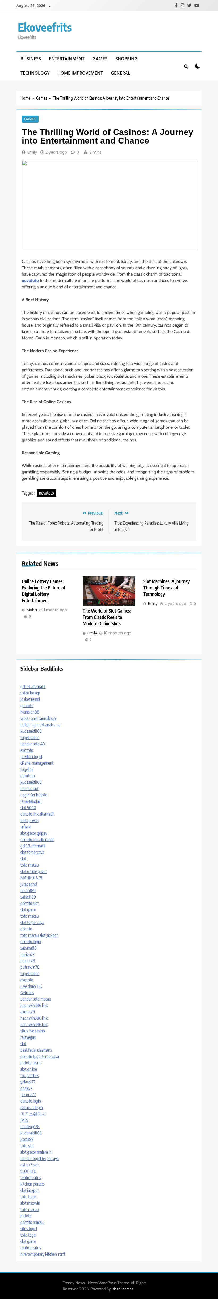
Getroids (27, 992)
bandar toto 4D (32, 743)
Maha (32, 610)
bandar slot (29, 788)
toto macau (29, 865)
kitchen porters (32, 1184)
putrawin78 (30, 967)
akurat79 (27, 1011)
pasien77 (27, 954)
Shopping (126, 59)
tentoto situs (30, 1177)
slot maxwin (30, 1203)
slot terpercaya (32, 852)
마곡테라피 (31, 801)
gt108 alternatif (32, 686)
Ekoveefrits (45, 27)
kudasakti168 (31, 731)
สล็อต (25, 826)
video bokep (30, 692)
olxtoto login (30, 941)
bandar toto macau (35, 999)
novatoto (46, 493)
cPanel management (36, 763)
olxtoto (26, 928)
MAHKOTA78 (31, 877)
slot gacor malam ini (36, 1152)
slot (23, 858)
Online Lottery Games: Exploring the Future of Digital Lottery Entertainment (43, 590)
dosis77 (26, 1088)
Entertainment (67, 59)
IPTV (24, 1120)
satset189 (28, 897)
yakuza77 (27, 1082)
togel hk (26, 769)
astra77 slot (29, 1164)
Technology (34, 73)
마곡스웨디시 (33, 1113)
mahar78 (27, 960)
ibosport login (31, 1107)
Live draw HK (31, 986)
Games (100, 59)
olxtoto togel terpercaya (39, 1056)
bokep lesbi (29, 820)
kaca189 (26, 1139)
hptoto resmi (30, 1062)
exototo (26, 750)
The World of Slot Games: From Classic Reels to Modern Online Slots (107, 617)
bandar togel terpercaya (39, 1158)
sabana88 (28, 948)
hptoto (26, 1215)
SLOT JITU (28, 1171)
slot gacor (28, 909)
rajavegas (28, 1037)
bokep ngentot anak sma (40, 724)
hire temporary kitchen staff (42, 1254)
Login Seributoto (33, 795)
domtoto (27, 775)
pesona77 (28, 1094)
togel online (29, 737)
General (120, 73)
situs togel (28, 1228)
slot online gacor (33, 871)
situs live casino (32, 1031)
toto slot (27, 1145)
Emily (32, 152)
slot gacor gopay (33, 833)
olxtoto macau (32, 1222)
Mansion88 (29, 712)
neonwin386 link (34, 1005)
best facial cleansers (36, 1050)
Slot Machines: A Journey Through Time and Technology (166, 587)
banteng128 (30, 1126)
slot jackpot (49, 935)
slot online (28, 1069)
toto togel (28, 1196)
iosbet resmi (30, 699)
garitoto (26, 705)
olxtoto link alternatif (37, 814)
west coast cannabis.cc (38, 718)
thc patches (29, 1075)
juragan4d (28, 884)
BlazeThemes (122, 1289)
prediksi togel (31, 756)
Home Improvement (80, 73)
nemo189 (28, 890)
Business (30, 59)
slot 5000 (28, 807)
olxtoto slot (29, 903)
